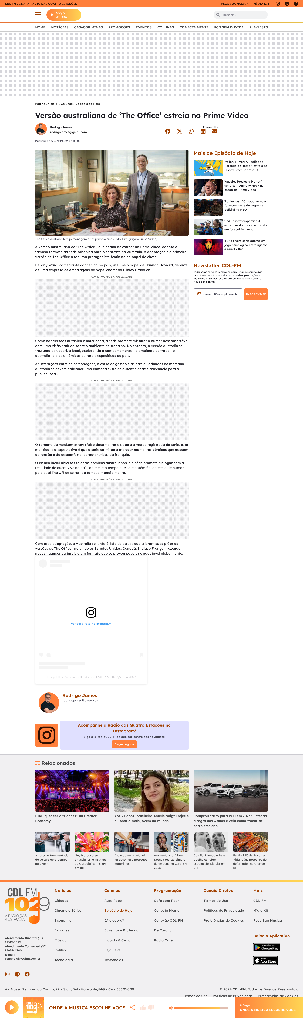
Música (61, 940)
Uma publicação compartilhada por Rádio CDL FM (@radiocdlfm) (91, 677)
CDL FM (260, 901)
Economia (63, 920)
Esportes (62, 930)
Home (40, 27)
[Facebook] (296, 4)
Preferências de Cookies (224, 920)
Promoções (119, 27)
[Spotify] (287, 4)
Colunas (165, 27)
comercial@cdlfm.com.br (22, 959)
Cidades (61, 901)
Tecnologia (64, 960)
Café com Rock (167, 901)
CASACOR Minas (88, 27)
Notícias (59, 27)
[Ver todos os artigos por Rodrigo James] (41, 129)
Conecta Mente (194, 27)
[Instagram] (278, 4)
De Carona (163, 930)
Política (61, 950)
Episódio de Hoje (88, 104)
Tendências (113, 960)
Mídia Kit (261, 3)
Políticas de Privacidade (224, 910)
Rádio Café (163, 940)
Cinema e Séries (68, 910)
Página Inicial (45, 104)
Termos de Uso (216, 901)
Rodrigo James (61, 127)
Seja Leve (112, 950)
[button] (167, 131)
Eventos (144, 27)
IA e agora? (114, 920)
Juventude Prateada (121, 930)
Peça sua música (235, 3)
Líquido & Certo (117, 940)
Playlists (258, 27)
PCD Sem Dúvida (229, 27)
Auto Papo (113, 901)
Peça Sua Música (267, 920)
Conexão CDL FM (168, 920)
